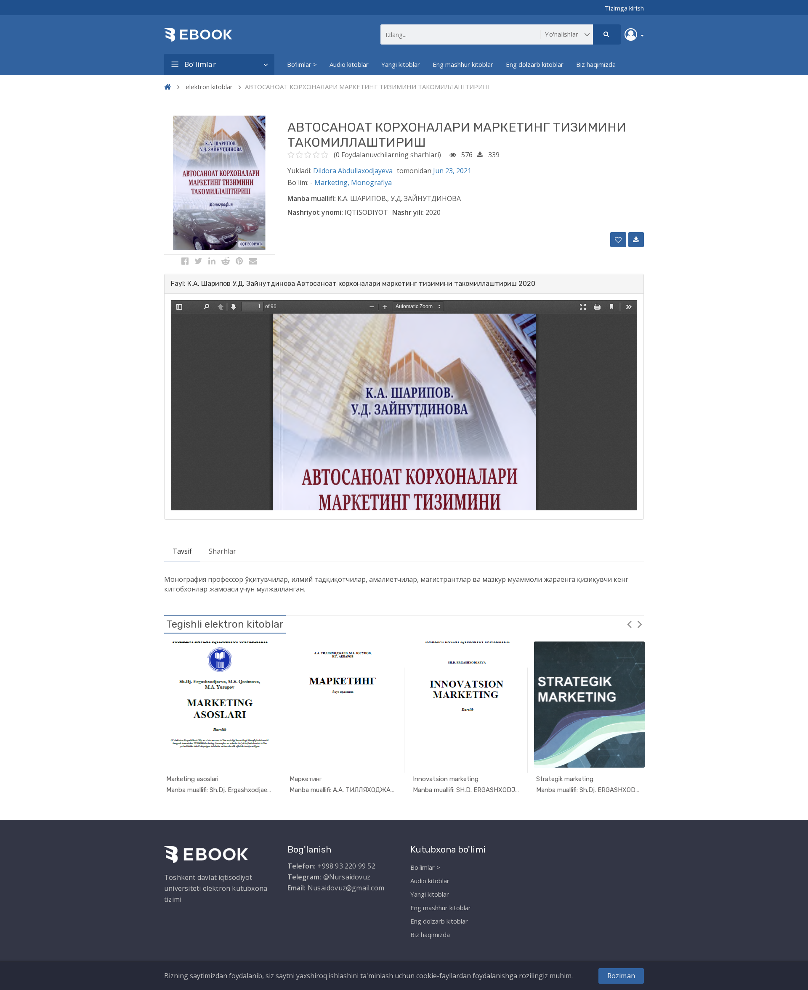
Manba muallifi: (311, 198)
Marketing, (332, 182)
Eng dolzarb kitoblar (534, 64)
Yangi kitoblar (400, 64)
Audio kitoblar (349, 64)
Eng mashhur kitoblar (463, 64)
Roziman (621, 975)
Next (639, 624)
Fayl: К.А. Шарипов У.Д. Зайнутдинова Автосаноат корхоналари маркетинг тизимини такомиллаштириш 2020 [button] (353, 284)
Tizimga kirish (624, 8)
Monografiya (371, 182)
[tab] (404, 283)
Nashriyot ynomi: (315, 212)
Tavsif (182, 551)
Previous (629, 624)
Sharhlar (222, 551)
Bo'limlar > (302, 64)
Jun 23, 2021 (452, 170)
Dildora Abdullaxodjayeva (353, 170)
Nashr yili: (408, 212)
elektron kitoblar (209, 86)
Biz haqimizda (596, 64)
